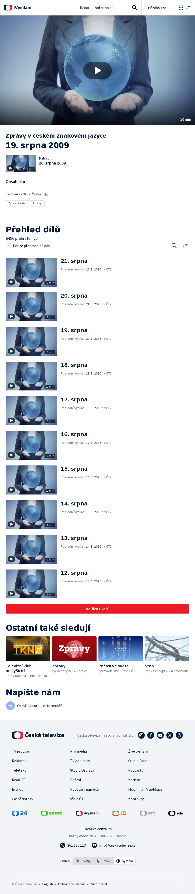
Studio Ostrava (82, 770)
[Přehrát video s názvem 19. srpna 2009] (97, 70)
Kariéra (134, 779)
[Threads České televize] (179, 735)
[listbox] (104, 861)
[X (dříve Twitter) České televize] (170, 735)
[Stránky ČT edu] (175, 814)
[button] (97, 70)
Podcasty (135, 770)
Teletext (19, 770)
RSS (180, 884)
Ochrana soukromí (71, 884)
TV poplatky (80, 760)
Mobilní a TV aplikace (145, 789)
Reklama (19, 760)
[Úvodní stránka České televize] (38, 735)
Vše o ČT (77, 798)
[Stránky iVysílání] (87, 814)
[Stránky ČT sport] (51, 814)
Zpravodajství (17, 203)
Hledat (134, 7)
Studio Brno (137, 760)
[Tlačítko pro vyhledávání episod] (174, 245)
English (47, 884)
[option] (83, 860)
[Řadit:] (185, 245)
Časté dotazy (22, 798)
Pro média (78, 751)
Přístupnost (98, 884)
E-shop (18, 789)
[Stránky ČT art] (147, 814)
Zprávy (37, 203)
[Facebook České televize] (151, 735)
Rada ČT (18, 779)
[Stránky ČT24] (19, 814)
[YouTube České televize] (160, 735)
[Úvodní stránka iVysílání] (22, 7)
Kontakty (136, 798)
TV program (21, 751)
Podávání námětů (84, 789)
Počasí (75, 779)
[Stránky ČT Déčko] (119, 814)
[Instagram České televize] (141, 735)
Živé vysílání (138, 751)
